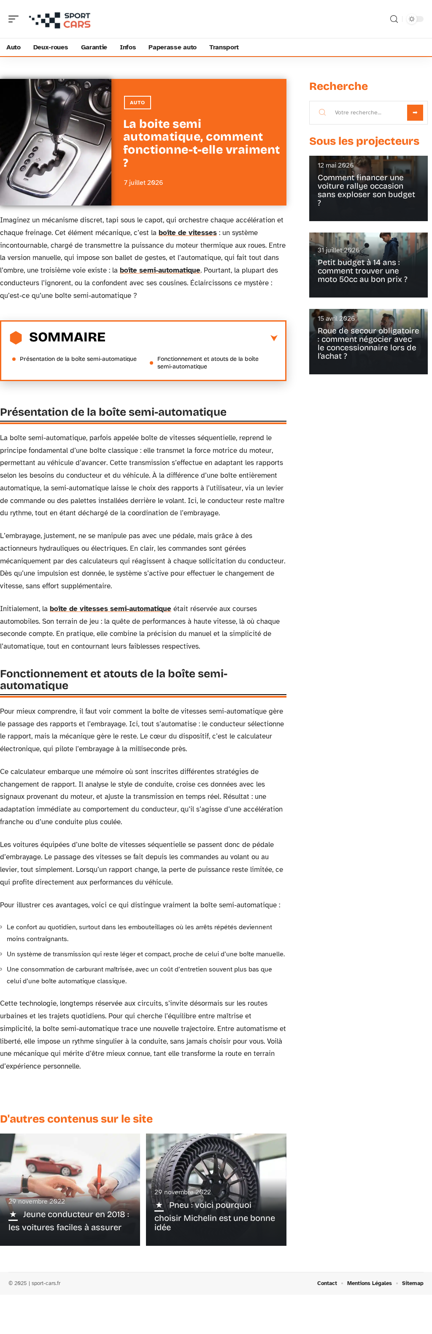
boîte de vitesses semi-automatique (110, 608)
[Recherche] (394, 19)
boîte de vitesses (188, 232)
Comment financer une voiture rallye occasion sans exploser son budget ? (366, 190)
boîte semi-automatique (160, 270)
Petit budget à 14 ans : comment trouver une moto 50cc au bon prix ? (363, 270)
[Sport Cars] (61, 19)
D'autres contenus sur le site (76, 1119)
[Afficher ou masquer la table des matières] (191, 338)
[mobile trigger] (15, 19)
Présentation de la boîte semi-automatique (78, 359)
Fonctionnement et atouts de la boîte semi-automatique (208, 362)
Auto (137, 103)
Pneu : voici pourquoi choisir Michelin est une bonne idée (214, 1216)
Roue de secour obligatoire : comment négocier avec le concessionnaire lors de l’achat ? (368, 343)
